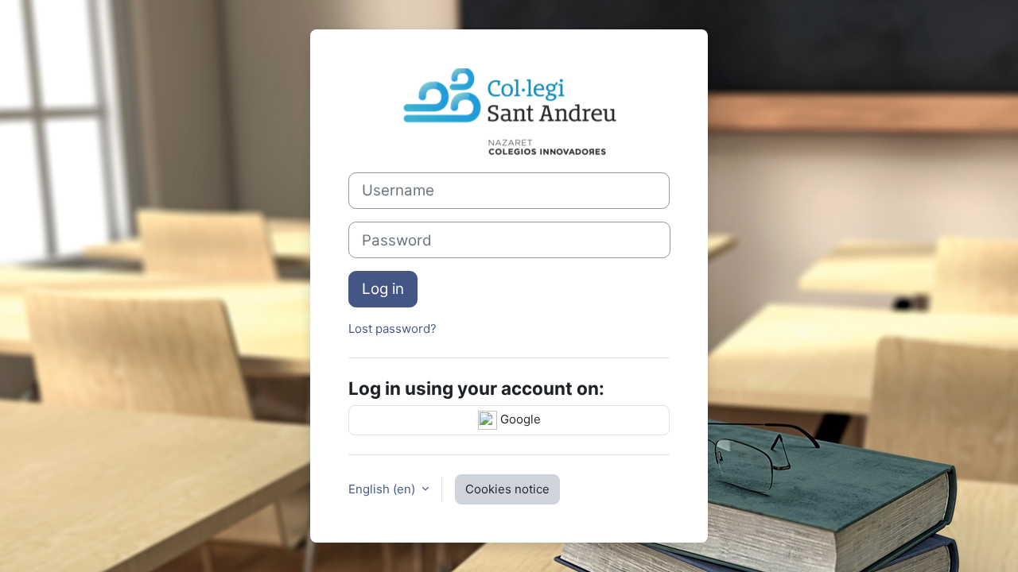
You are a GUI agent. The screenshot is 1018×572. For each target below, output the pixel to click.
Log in (383, 289)
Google (519, 419)
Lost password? (392, 328)
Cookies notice (507, 489)
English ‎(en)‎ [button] (383, 489)
